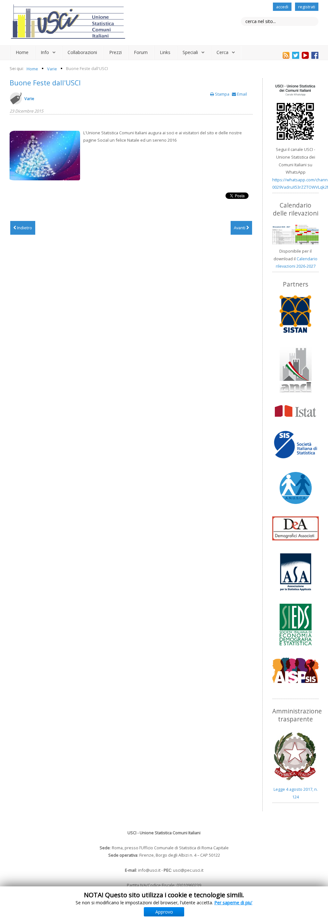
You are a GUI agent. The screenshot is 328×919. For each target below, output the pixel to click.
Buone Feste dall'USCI (45, 82)
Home (22, 52)
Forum (141, 52)
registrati (306, 7)
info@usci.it (149, 870)
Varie (29, 98)
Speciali (190, 52)
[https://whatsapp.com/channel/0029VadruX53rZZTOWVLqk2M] (295, 112)
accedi (282, 7)
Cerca (222, 52)
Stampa (222, 94)
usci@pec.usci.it (188, 870)
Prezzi (115, 52)
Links (165, 52)
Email (241, 94)
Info (45, 52)
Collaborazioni (82, 52)
